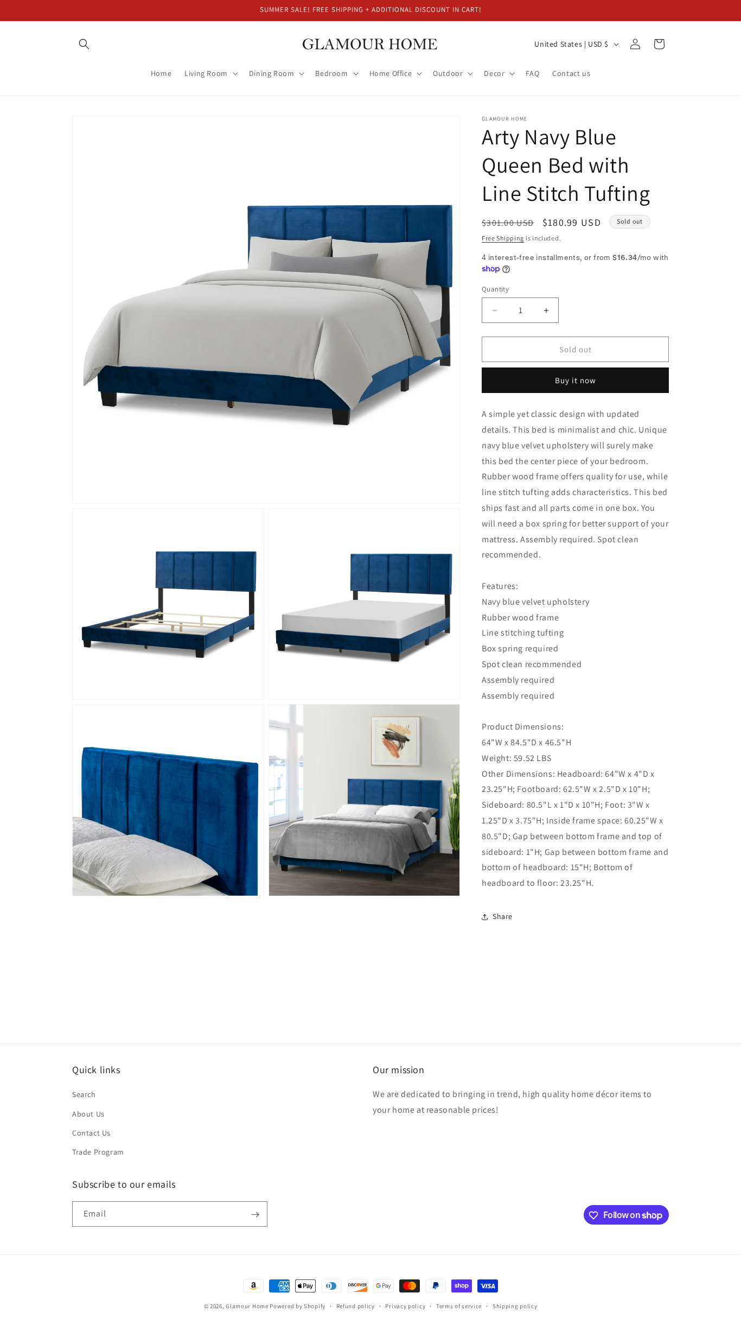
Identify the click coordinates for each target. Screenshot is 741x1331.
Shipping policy (515, 1305)
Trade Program (98, 1152)
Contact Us (91, 1133)
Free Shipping (503, 238)
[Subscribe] (255, 1214)
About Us (88, 1114)
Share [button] (503, 916)
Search (84, 1094)
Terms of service (459, 1305)
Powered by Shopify (297, 1306)
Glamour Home (247, 1306)
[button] (84, 44)
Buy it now (575, 380)
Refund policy (355, 1305)
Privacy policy (405, 1305)
